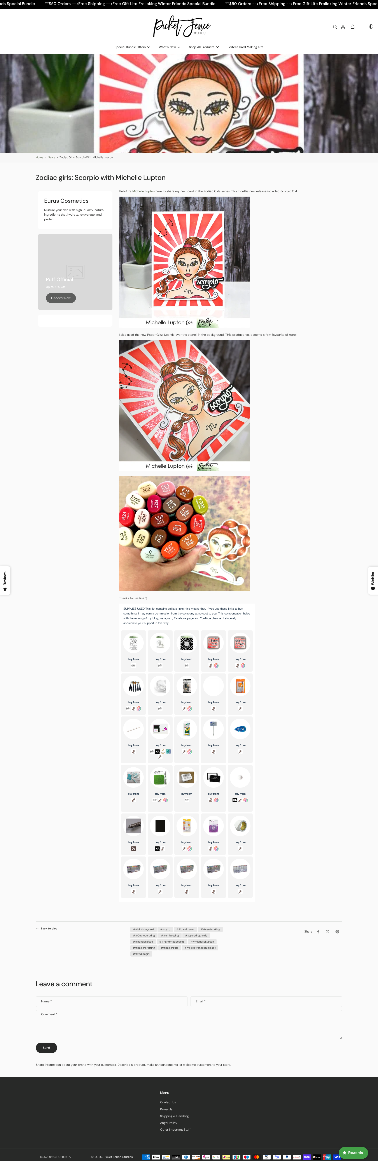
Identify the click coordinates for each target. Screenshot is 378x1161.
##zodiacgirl (141, 954)
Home (39, 157)
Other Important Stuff (175, 1130)
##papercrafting (144, 948)
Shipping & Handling (174, 1116)
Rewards (166, 1109)
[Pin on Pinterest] (337, 931)
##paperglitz (169, 948)
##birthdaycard (143, 929)
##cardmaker (186, 929)
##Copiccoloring (144, 935)
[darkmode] (368, 26)
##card (165, 929)
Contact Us (168, 1102)
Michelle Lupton (143, 191)
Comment (49, 1014)
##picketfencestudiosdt (200, 948)
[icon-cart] (352, 26)
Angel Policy (168, 1123)
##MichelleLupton (202, 941)
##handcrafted (143, 941)
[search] (335, 26)
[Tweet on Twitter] (327, 931)
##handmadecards (171, 941)
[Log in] (343, 26)
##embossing (170, 935)
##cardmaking (210, 929)
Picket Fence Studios (118, 1157)
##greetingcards (196, 935)
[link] (61, 298)
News (51, 157)
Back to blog (49, 928)
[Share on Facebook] (318, 931)
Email (201, 1001)
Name (46, 1001)
